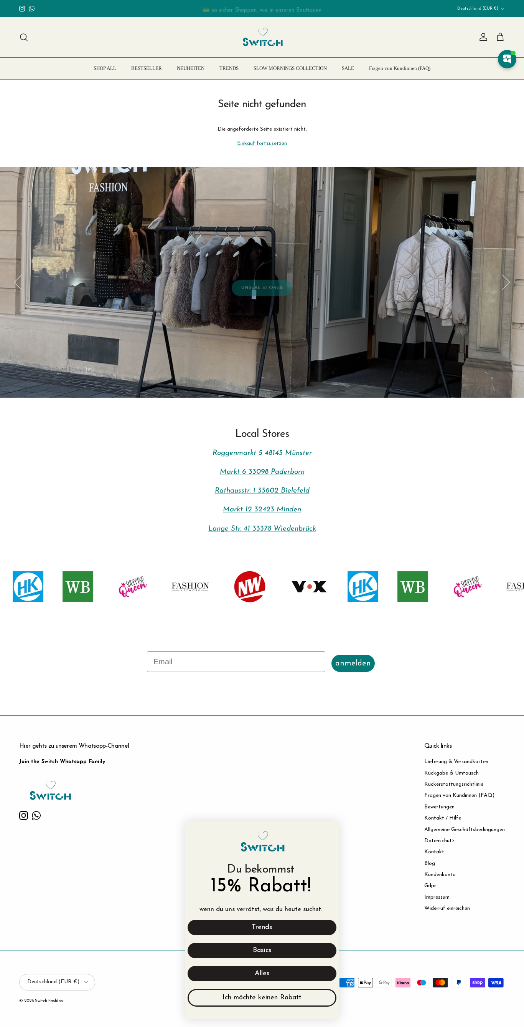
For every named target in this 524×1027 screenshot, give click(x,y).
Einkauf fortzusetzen (262, 143)
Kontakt (434, 852)
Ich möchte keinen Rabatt (262, 997)
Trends (262, 927)
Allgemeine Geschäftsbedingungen (464, 830)
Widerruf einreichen (447, 908)
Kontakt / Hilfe (442, 818)
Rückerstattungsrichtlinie (453, 784)
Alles (262, 973)
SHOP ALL (105, 68)
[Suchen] (23, 37)
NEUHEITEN (190, 68)
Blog (429, 863)
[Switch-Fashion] (262, 37)
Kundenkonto (440, 875)
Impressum (437, 897)
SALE (348, 68)
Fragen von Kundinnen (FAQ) (399, 68)
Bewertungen (439, 807)
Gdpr (430, 886)
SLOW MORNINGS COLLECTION (290, 68)
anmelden (353, 663)
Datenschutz (439, 841)
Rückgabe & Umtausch (451, 773)
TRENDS (229, 68)
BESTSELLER (146, 68)
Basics (262, 950)
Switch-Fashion (49, 1001)
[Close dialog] (329, 831)
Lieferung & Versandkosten (456, 762)
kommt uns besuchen (81, 363)
